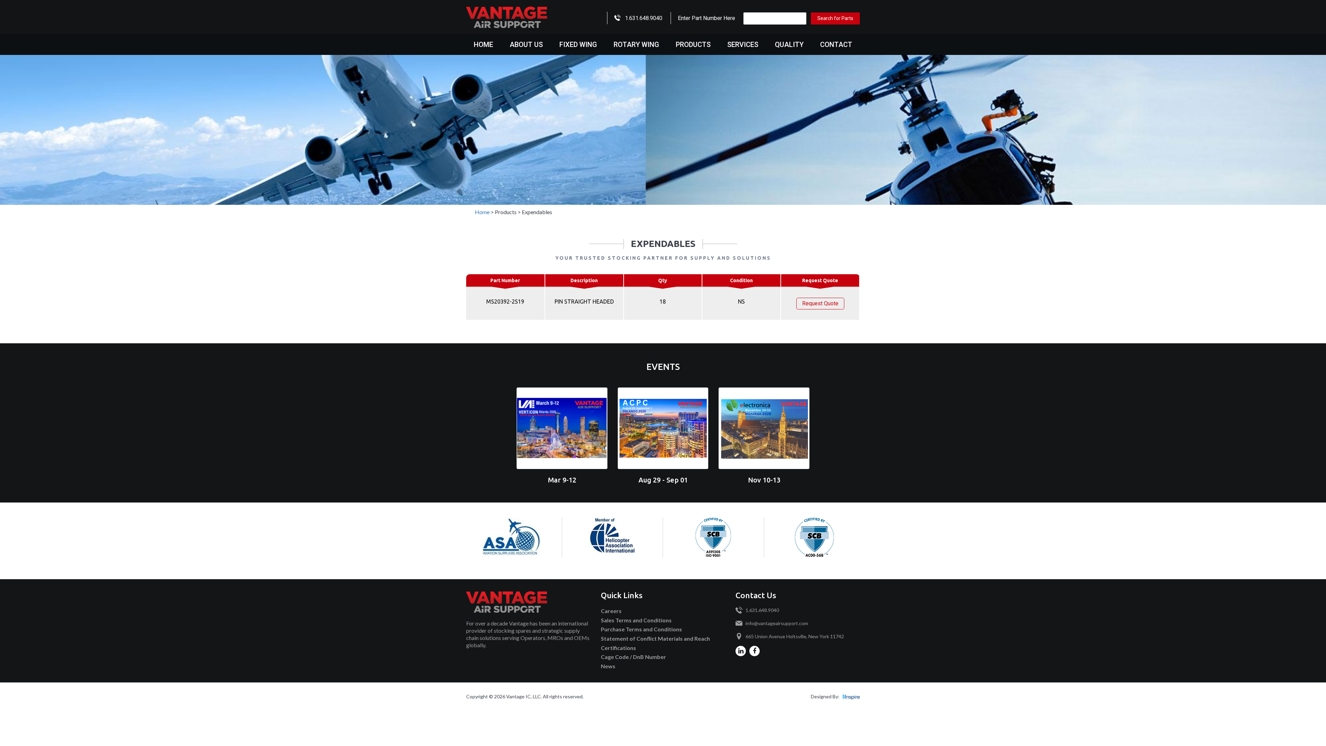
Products (693, 44)
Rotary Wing (636, 44)
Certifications (618, 647)
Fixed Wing (578, 44)
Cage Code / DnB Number (633, 656)
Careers (611, 611)
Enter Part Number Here (706, 18)
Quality (789, 44)
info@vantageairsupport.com (777, 623)
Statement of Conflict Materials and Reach (655, 638)
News (608, 666)
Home (483, 44)
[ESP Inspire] (851, 696)
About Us (526, 44)
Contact (836, 44)
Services (742, 44)
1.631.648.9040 (643, 18)
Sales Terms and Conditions (636, 620)
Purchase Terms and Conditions (641, 629)
